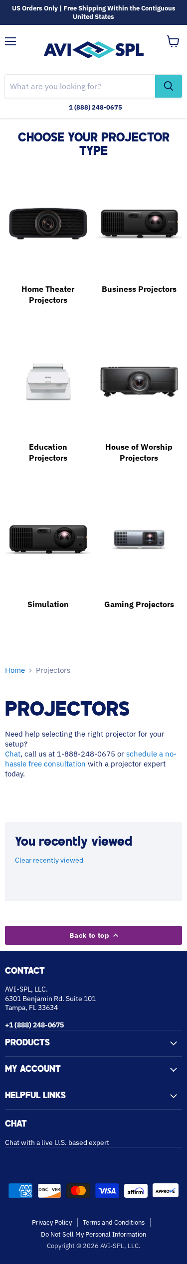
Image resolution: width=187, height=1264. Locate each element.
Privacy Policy (52, 1222)
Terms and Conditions (114, 1222)
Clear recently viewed (49, 860)
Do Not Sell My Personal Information (93, 1234)
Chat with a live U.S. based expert (57, 1142)
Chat (12, 753)
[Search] (168, 86)
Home (15, 670)
